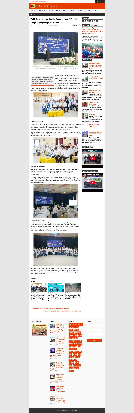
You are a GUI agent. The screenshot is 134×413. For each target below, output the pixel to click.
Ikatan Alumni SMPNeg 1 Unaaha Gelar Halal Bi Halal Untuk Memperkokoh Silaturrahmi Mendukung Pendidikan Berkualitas (55, 299)
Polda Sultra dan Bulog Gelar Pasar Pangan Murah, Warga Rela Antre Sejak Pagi (60, 399)
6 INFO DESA (79, 11)
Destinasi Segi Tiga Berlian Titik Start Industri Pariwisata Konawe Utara (96, 78)
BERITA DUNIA (72, 338)
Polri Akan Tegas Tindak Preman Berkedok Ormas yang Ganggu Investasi (95, 133)
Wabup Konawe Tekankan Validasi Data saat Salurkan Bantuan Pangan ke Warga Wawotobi (57, 365)
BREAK (33, 14)
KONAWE (46, 25)
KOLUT (70, 349)
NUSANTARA (71, 357)
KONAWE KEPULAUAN (73, 352)
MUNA (79, 354)
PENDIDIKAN (71, 362)
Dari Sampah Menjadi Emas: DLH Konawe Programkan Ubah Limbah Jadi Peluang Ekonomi (62, 311)
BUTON (75, 341)
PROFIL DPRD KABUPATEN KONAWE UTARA (94, 125)
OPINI (70, 360)
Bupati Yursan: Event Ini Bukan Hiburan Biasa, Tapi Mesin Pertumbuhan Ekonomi (60, 389)
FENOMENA (71, 343)
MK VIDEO (75, 354)
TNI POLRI (76, 368)
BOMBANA (71, 341)
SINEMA (70, 365)
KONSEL (80, 352)
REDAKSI (36, 1)
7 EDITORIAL (87, 11)
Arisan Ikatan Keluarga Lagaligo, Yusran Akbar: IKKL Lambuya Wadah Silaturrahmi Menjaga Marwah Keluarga (38, 298)
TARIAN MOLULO (92, 114)
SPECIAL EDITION (76, 365)
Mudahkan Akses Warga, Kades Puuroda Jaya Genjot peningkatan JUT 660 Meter (73, 297)
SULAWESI (71, 368)
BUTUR (79, 341)
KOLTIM (79, 346)
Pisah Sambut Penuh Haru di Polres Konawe (95, 91)
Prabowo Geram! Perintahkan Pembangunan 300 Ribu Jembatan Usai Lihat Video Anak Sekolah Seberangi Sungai (57, 353)
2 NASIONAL (50, 11)
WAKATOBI (71, 371)
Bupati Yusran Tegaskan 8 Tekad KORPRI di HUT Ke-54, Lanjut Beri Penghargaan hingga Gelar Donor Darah (57, 328)
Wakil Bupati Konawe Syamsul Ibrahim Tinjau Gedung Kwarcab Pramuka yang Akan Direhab (50, 308)
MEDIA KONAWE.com (67, 410)
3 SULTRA (42, 25)
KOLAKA (75, 346)
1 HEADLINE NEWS (41, 11)
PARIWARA (74, 360)
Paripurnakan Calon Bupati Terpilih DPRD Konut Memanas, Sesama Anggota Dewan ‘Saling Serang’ (95, 66)
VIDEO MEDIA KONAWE (43, 1)
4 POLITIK (65, 11)
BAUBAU (80, 335)
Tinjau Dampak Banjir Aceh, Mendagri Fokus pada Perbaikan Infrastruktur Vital (60, 340)
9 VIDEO (75, 335)
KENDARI (71, 346)
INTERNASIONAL (77, 343)
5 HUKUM (72, 11)
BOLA (77, 338)
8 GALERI (95, 11)
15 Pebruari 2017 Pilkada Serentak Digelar (94, 103)
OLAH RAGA (77, 357)
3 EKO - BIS (58, 11)
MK (76, 410)
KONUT (70, 354)
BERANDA (32, 1)
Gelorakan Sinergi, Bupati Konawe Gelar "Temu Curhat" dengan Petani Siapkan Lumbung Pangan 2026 (57, 377)
